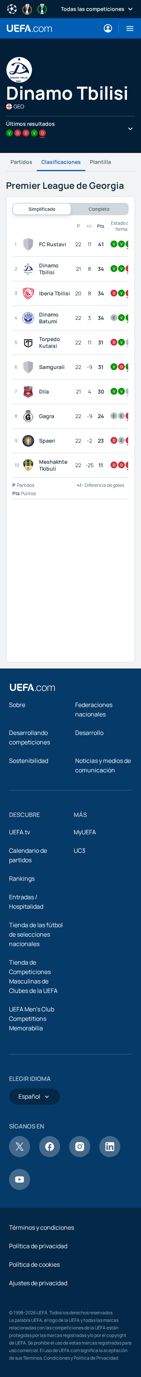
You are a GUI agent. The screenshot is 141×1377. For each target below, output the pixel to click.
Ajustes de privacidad (38, 1283)
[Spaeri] (29, 441)
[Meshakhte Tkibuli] (29, 465)
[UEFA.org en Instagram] (79, 1155)
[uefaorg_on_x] (19, 1155)
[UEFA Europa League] (27, 8)
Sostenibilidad (28, 760)
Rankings (22, 878)
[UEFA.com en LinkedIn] (109, 1155)
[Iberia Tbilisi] (29, 293)
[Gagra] (29, 416)
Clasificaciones (61, 162)
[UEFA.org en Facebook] (49, 1155)
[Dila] (29, 392)
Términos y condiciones (41, 1227)
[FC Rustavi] (29, 244)
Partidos (21, 162)
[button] (127, 28)
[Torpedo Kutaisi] (29, 343)
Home (29, 28)
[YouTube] (19, 1188)
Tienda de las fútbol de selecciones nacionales (36, 934)
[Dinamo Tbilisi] (29, 269)
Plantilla (100, 162)
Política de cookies (34, 1264)
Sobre (17, 705)
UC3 (79, 850)
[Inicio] (32, 687)
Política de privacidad (38, 1246)
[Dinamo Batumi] (29, 318)
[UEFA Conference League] (42, 8)
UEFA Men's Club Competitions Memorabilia (31, 1018)
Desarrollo (89, 733)
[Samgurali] (29, 367)
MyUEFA (85, 832)
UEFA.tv (19, 832)
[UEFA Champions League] (12, 8)
